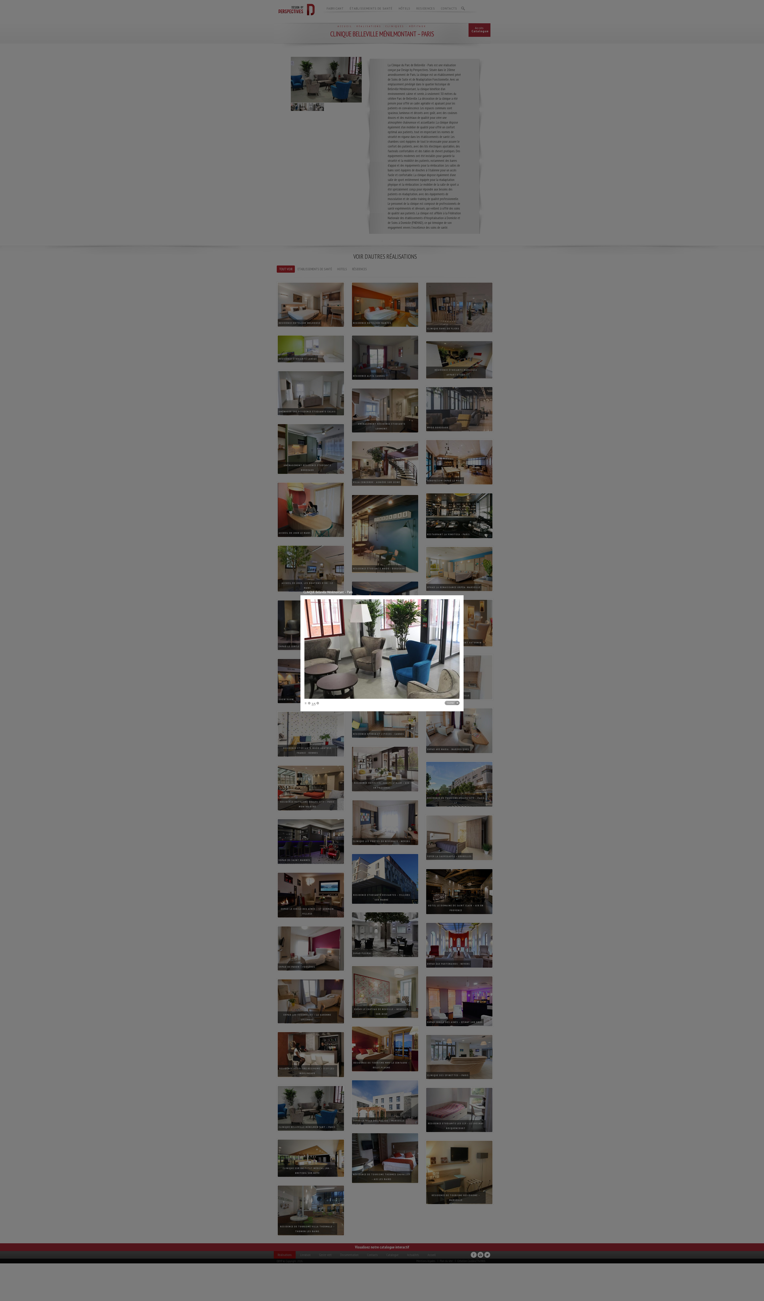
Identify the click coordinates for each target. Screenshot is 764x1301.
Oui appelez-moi (61, 1289)
